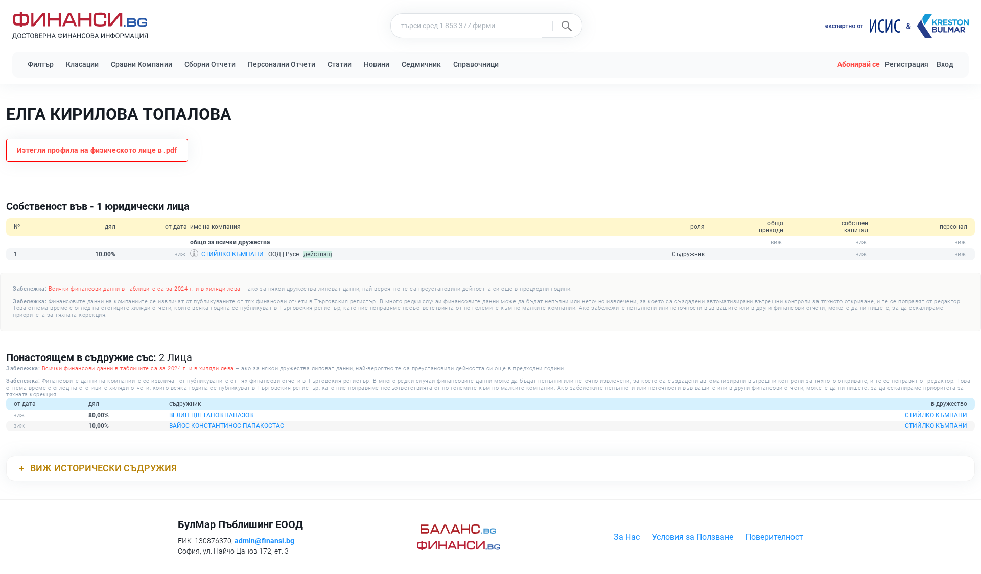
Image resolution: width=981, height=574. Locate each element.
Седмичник (421, 64)
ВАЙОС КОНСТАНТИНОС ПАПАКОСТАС (226, 425)
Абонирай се (858, 64)
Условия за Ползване (692, 537)
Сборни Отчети (210, 64)
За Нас (627, 537)
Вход (945, 64)
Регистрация (906, 64)
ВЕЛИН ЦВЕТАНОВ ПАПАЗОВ (211, 415)
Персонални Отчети (281, 64)
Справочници (476, 64)
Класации (82, 64)
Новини (376, 64)
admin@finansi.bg (264, 541)
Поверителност (774, 537)
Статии (340, 64)
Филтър (41, 64)
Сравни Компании (141, 64)
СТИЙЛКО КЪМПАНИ (232, 254)
